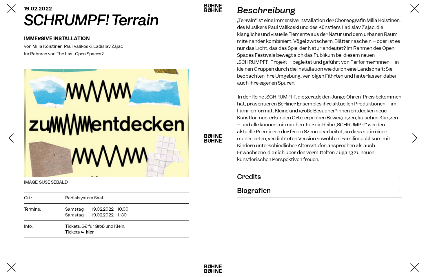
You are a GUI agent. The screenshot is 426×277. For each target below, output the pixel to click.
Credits (249, 176)
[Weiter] (405, 138)
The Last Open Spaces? (80, 54)
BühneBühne (213, 8)
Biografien (254, 190)
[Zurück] (21, 138)
